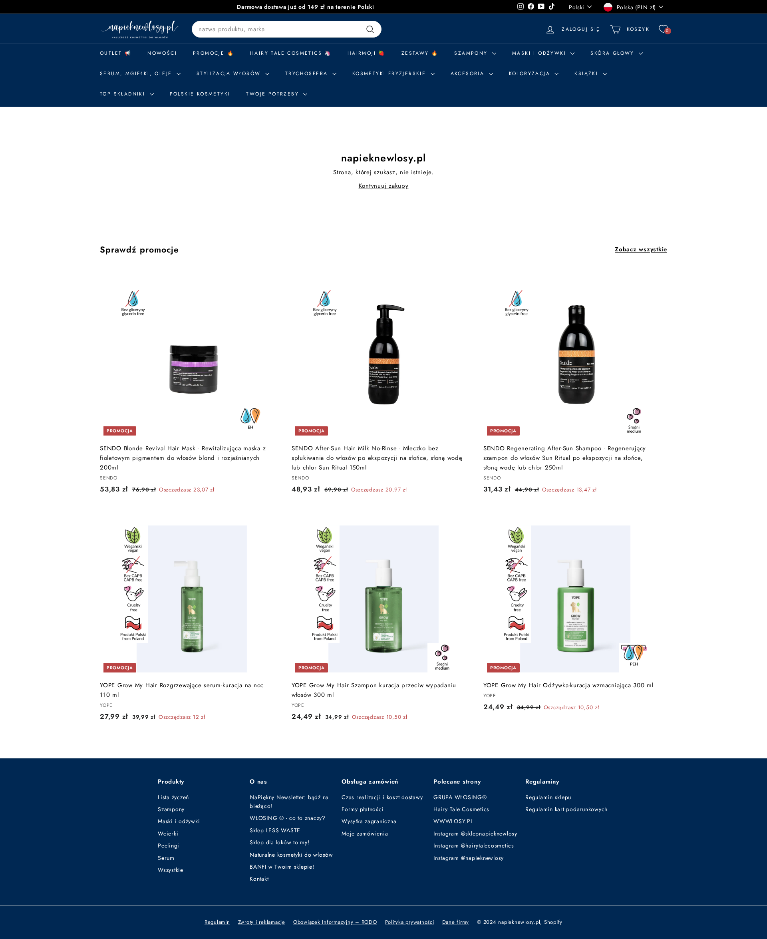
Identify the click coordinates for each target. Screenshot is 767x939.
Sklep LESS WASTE (275, 830)
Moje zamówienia (365, 834)
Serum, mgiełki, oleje (137, 73)
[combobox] (287, 29)
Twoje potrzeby (273, 93)
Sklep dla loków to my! (280, 842)
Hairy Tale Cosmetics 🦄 (291, 53)
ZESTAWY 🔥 (420, 53)
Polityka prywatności (409, 922)
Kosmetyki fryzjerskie (390, 73)
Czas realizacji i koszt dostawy (382, 797)
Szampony (171, 809)
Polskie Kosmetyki (200, 93)
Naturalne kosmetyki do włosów (291, 855)
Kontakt (259, 879)
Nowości (162, 53)
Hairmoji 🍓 (366, 53)
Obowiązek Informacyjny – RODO (335, 922)
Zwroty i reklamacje (261, 922)
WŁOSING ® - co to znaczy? (288, 818)
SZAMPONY (472, 53)
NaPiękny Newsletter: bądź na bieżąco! (289, 801)
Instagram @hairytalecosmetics (473, 845)
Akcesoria (469, 73)
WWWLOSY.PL (453, 821)
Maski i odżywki (540, 53)
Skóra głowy (613, 53)
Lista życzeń (173, 797)
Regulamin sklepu (548, 797)
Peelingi (168, 845)
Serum (166, 858)
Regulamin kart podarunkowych (566, 809)
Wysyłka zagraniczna (369, 821)
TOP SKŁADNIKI (124, 93)
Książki (587, 73)
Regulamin (217, 922)
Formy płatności (363, 809)
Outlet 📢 (115, 53)
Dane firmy (455, 922)
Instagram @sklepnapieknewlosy (475, 834)
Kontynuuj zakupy (384, 185)
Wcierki (168, 834)
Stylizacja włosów (230, 73)
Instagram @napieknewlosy (468, 858)
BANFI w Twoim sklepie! (282, 867)
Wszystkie (170, 870)
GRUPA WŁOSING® (460, 797)
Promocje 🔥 (213, 53)
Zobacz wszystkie (641, 249)
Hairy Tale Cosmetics (461, 809)
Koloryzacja (531, 73)
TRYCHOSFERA (307, 73)
